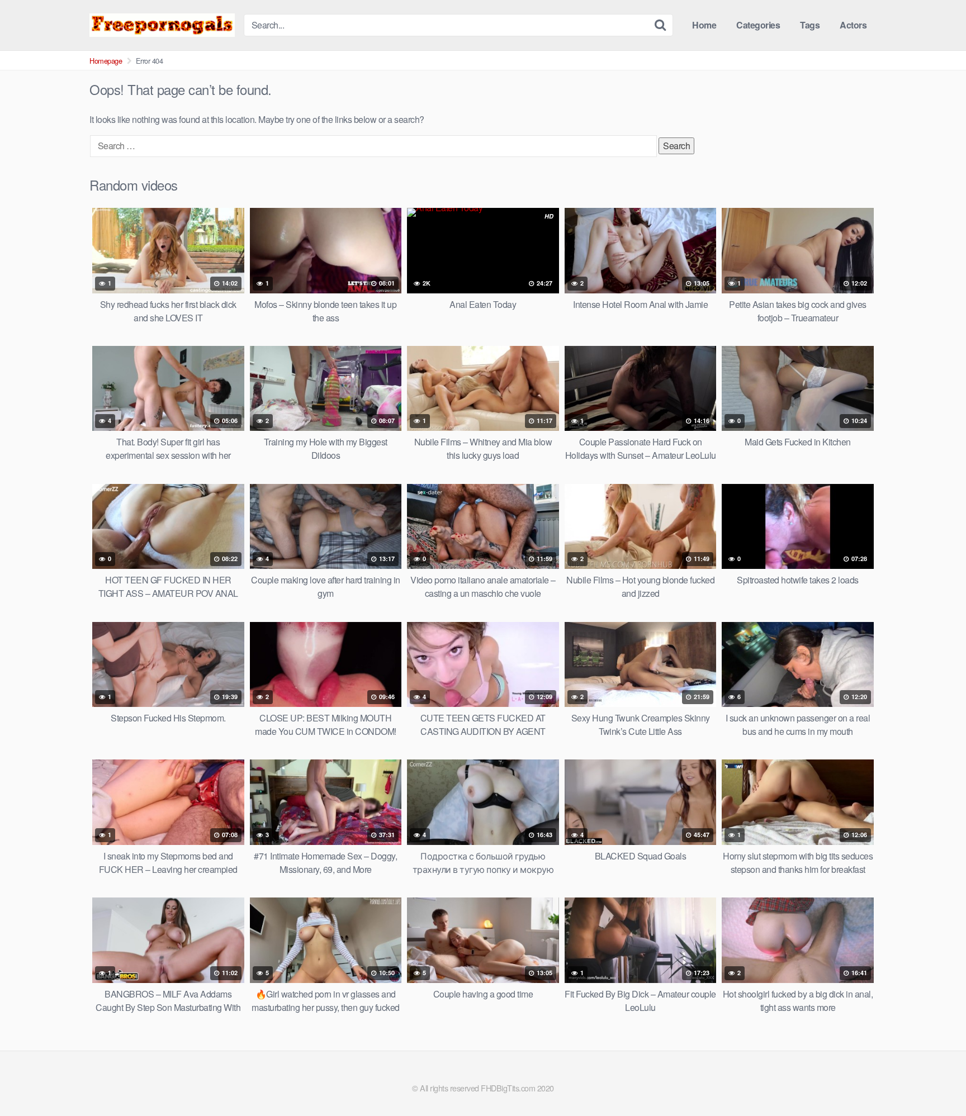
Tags (810, 24)
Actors (853, 24)
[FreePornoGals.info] (162, 24)
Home (704, 24)
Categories (758, 24)
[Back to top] (935, 1080)
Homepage (105, 60)
